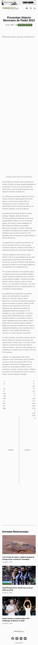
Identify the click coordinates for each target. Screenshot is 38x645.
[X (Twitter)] (16, 638)
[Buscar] (31, 8)
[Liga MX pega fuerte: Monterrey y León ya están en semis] (19, 575)
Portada (29, 25)
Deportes (21, 25)
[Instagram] (21, 638)
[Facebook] (12, 638)
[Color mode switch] (27, 8)
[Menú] (35, 8)
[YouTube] (25, 638)
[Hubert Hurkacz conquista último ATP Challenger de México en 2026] (19, 606)
